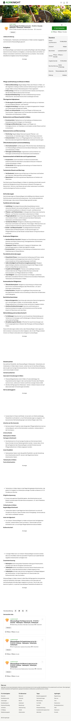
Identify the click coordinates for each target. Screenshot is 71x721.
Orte (55, 700)
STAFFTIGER (12, 24)
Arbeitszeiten (22, 712)
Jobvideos (3, 707)
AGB (55, 707)
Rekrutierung (39, 700)
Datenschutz (57, 703)
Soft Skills (39, 703)
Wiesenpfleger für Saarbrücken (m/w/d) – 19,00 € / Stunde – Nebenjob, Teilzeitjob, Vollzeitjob (23, 643)
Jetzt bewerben (60, 28)
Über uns (56, 698)
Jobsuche (21, 698)
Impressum (56, 709)
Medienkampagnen (5, 712)
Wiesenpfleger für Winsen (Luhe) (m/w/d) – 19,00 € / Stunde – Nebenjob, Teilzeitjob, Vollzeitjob (24, 665)
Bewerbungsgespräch (42, 696)
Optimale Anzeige (41, 698)
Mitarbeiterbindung (41, 707)
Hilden (65, 46)
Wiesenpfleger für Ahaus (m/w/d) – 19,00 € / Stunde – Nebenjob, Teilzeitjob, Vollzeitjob (24, 621)
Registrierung (57, 696)
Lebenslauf (21, 703)
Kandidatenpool (5, 703)
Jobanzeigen (4, 700)
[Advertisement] (24, 69)
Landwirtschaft (14, 619)
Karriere (38, 705)
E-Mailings (3, 709)
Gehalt (20, 709)
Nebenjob (13, 32)
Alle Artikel (39, 712)
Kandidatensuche (5, 698)
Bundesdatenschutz (59, 705)
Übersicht (3, 696)
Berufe (20, 700)
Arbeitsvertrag (22, 707)
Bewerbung (21, 705)
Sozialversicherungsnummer (43, 709)
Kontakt (56, 712)
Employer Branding (5, 705)
